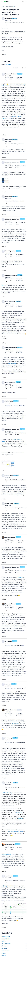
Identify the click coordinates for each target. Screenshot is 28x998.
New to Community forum (15, 831)
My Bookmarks (14, 943)
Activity (4, 941)
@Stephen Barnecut (9, 886)
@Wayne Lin (15, 723)
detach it (19, 812)
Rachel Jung (8, 196)
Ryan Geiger (8, 641)
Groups (4, 953)
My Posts (14, 946)
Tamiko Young (9, 401)
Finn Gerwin (8, 18)
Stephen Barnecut (10, 844)
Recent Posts (5, 939)
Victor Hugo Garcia (10, 251)
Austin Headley (9, 503)
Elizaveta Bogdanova (10, 710)
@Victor (4, 285)
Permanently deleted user (12, 162)
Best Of (4, 955)
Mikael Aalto (8, 139)
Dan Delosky (8, 738)
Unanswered (14, 951)
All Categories (6, 936)
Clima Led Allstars (10, 301)
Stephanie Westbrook (11, 73)
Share (4, 54)
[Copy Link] (6, 25)
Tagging (20, 577)
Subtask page (12, 363)
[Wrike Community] (7, 1)
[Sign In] (25, 1)
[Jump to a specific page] (25, 68)
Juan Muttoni (8, 782)
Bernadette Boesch (10, 537)
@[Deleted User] (6, 854)
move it (20, 818)
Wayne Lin (8, 684)
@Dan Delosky (7, 793)
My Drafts (14, 948)
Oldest (8, 64)
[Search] (23, 1)
